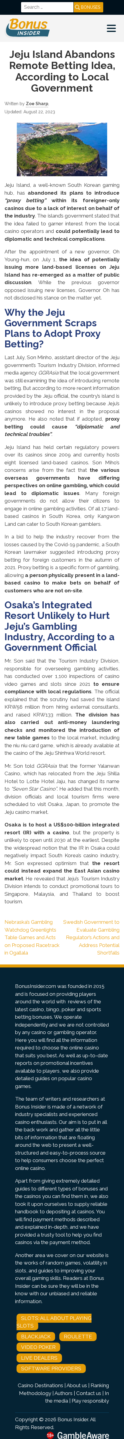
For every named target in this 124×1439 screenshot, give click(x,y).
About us (77, 1385)
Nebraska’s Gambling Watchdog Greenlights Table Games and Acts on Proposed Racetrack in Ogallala (32, 937)
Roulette (78, 1337)
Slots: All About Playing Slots (54, 1322)
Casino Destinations (40, 1385)
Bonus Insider (72, 1419)
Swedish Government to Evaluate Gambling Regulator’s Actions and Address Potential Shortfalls (91, 937)
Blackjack (36, 1337)
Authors (63, 1393)
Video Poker (38, 1347)
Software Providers (51, 1368)
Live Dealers (39, 1358)
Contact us (88, 1393)
